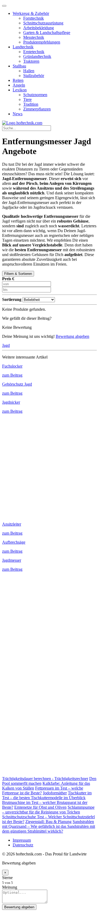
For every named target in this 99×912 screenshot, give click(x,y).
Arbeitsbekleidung (38, 27)
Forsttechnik (33, 18)
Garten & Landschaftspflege (46, 32)
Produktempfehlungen (41, 42)
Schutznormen (35, 94)
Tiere (27, 99)
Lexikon (20, 90)
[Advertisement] (49, 466)
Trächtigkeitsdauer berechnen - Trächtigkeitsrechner (45, 778)
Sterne (7, 877)
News (17, 114)
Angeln (19, 85)
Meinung (9, 887)
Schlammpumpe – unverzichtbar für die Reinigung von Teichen (48, 809)
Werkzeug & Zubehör (31, 13)
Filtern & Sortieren (18, 274)
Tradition (30, 104)
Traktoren (31, 61)
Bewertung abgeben (72, 336)
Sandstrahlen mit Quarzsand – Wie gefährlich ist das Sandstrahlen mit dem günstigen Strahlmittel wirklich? (48, 826)
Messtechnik (33, 37)
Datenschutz (23, 845)
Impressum (22, 840)
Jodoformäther (55, 793)
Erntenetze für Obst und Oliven (40, 807)
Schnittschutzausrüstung (43, 23)
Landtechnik (23, 47)
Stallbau (19, 66)
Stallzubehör (33, 75)
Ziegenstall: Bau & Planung (48, 821)
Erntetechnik (33, 51)
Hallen (28, 71)
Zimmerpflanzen (37, 109)
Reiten (18, 80)
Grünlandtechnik (37, 56)
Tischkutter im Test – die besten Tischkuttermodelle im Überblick (47, 795)
